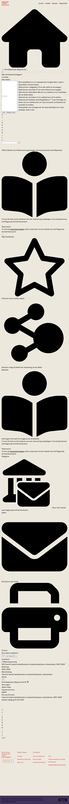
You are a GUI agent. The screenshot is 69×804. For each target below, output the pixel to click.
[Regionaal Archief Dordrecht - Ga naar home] (11, 3)
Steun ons (20, 762)
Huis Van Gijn (37, 759)
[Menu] (2, 234)
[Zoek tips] (18, 96)
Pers (49, 756)
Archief (41, 3)
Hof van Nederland (39, 756)
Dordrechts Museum (39, 762)
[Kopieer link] (16, 657)
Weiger (53, 800)
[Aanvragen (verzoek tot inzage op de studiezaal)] (34, 216)
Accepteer (63, 800)
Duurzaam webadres (10, 653)
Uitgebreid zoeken (11, 112)
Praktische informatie (24, 759)
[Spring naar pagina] (19, 143)
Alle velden (6, 79)
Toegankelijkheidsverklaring (57, 765)
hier (32, 110)
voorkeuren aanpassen (9, 801)
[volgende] (2, 140)
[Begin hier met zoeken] (34, 67)
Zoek (3, 112)
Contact (19, 756)
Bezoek (54, 3)
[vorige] (2, 115)
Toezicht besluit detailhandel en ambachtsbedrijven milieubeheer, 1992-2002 (32, 697)
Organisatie (63, 3)
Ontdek (47, 3)
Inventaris (6, 659)
